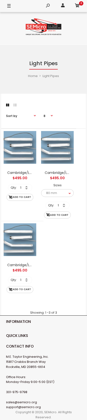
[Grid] (7, 105)
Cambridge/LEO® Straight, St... (32, 265)
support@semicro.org (23, 407)
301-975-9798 (16, 392)
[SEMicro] (43, 27)
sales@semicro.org (21, 402)
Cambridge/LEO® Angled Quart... (34, 172)
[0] (77, 6)
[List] (15, 105)
